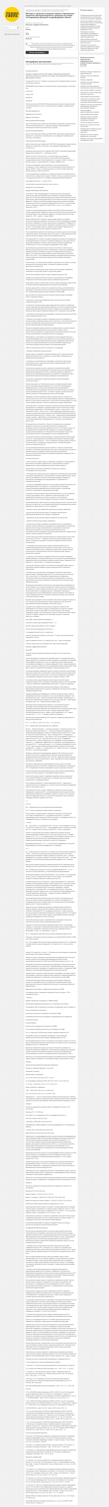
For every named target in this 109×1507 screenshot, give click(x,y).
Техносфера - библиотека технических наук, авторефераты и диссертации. (11, 14)
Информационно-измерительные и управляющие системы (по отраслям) (91, 130)
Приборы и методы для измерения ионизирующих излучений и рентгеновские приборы (91, 106)
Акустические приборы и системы (90, 90)
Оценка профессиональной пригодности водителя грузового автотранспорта (90, 41)
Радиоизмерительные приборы (90, 96)
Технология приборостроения (89, 122)
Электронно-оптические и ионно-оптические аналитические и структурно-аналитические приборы (91, 100)
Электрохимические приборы (89, 114)
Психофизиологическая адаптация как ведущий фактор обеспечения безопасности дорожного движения (91, 17)
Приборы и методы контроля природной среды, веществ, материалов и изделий (49, 6)
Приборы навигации (86, 80)
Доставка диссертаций (12, 34)
